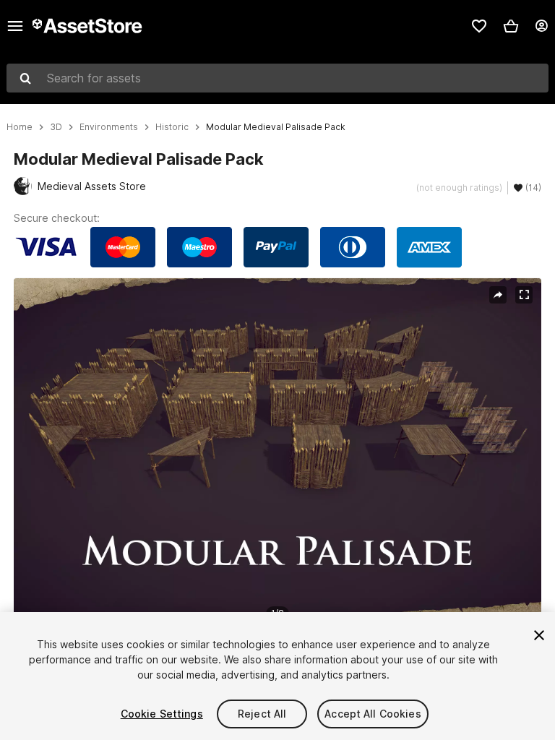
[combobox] (277, 78)
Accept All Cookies (372, 713)
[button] (511, 26)
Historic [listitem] (172, 127)
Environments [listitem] (108, 127)
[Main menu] (15, 26)
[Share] (498, 295)
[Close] (539, 635)
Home (20, 127)
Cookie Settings (162, 713)
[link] (479, 26)
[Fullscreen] (524, 295)
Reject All (262, 713)
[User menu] (541, 26)
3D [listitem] (56, 127)
